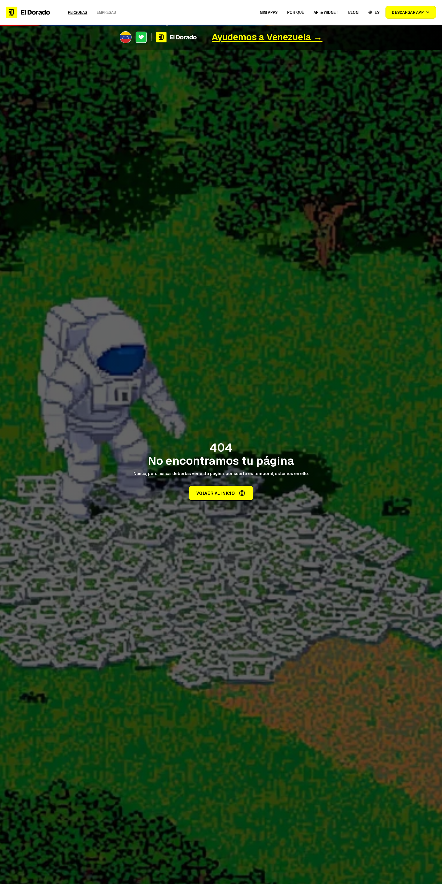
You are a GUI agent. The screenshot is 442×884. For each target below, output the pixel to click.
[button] (269, 12)
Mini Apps (269, 12)
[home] (28, 12)
